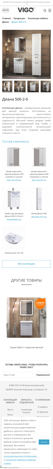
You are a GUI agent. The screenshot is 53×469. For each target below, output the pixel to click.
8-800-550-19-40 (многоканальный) (26, 385)
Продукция (19, 18)
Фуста (10, 409)
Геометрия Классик (26, 411)
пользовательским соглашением (20, 456)
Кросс (10, 414)
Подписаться (43, 374)
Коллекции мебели (38, 18)
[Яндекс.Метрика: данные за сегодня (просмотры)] (9, 467)
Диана (5, 22)
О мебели (43, 407)
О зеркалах (42, 412)
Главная (6, 18)
